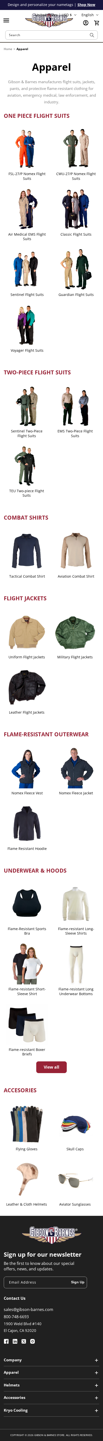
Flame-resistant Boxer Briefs (27, 1051)
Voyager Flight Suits (27, 350)
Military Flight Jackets (75, 657)
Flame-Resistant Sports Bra (27, 931)
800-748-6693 (16, 1316)
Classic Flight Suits (76, 234)
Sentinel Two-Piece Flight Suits (26, 433)
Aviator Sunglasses (75, 1204)
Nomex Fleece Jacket (76, 793)
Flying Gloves (27, 1149)
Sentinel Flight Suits (27, 294)
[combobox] (52, 35)
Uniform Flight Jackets (26, 657)
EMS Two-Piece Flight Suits (75, 433)
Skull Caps (75, 1149)
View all (51, 1067)
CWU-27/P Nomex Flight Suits (76, 176)
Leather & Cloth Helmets (26, 1204)
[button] (6, 20)
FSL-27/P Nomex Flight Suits (27, 176)
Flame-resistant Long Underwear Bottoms (76, 991)
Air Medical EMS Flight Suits (27, 236)
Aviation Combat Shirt (76, 576)
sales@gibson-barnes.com (28, 1309)
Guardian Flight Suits (76, 294)
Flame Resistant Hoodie (27, 848)
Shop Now (86, 4)
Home (8, 49)
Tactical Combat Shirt (27, 576)
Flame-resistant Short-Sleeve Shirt (27, 991)
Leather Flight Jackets (26, 712)
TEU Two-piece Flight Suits (26, 493)
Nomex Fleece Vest (27, 793)
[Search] (92, 35)
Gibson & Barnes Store (49, 1435)
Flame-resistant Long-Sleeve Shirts (76, 931)
